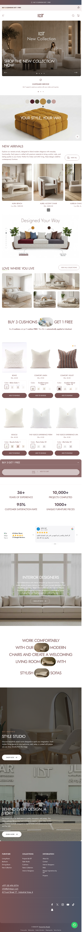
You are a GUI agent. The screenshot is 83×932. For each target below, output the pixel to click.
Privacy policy (24, 930)
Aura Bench (17, 203)
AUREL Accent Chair (48, 203)
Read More (40, 540)
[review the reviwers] (72, 529)
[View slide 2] (41, 91)
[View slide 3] (43, 91)
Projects (45, 876)
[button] (77, 137)
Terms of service (57, 930)
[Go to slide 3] (56, 544)
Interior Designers (28, 871)
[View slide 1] (38, 91)
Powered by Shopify (44, 927)
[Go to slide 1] (53, 544)
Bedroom (5, 862)
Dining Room (6, 865)
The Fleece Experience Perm (40, 434)
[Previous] (5, 72)
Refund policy (31, 930)
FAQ (44, 868)
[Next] (75, 72)
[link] (11, 758)
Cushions (25, 865)
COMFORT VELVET (67, 375)
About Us (45, 859)
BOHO (14, 375)
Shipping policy (49, 930)
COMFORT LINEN (40, 375)
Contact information (39, 930)
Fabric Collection (27, 868)
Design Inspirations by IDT (50, 872)
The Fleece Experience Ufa (67, 434)
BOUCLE (14, 434)
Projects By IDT (27, 859)
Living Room (6, 859)
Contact (45, 862)
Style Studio (26, 862)
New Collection (7, 868)
